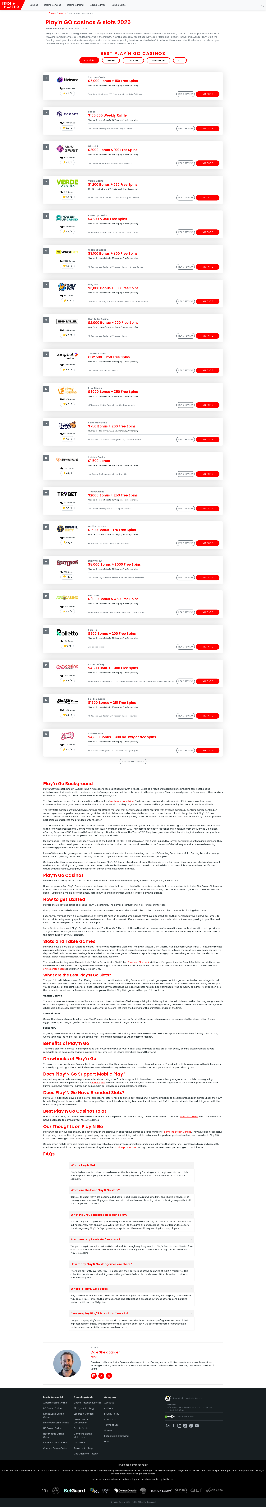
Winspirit (93, 146)
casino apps (98, 1082)
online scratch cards (54, 968)
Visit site (208, 94)
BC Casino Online (52, 1408)
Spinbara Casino (97, 422)
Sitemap (108, 1430)
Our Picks (89, 60)
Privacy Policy (111, 1413)
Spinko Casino (96, 733)
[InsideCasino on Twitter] (185, 1425)
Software (62, 13)
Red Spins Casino (189, 1116)
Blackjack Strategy (84, 1408)
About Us (109, 1402)
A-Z (180, 60)
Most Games (158, 60)
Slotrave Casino (97, 77)
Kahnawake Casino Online (53, 1415)
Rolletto (92, 630)
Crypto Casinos (82, 1428)
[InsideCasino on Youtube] (197, 1425)
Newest (111, 60)
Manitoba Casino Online (56, 1422)
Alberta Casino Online (55, 1402)
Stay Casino (95, 388)
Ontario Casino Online (55, 1442)
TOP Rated (133, 60)
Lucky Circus (95, 560)
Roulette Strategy (83, 1448)
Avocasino (94, 595)
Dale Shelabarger (105, 1352)
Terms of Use (111, 1424)
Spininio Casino (97, 457)
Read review (185, 94)
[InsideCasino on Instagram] (167, 1425)
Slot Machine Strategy (86, 1453)
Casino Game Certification (81, 1421)
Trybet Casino (96, 491)
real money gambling (122, 801)
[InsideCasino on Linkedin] (179, 1425)
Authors (108, 1408)
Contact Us (110, 1419)
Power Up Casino (98, 215)
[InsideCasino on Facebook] (173, 1425)
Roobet (92, 111)
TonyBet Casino (97, 353)
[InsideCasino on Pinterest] (191, 1425)
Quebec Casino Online (55, 1448)
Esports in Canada (84, 1413)
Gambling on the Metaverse (83, 1435)
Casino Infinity (96, 664)
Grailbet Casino (97, 526)
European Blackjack (138, 962)
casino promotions (126, 1147)
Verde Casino (95, 180)
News (107, 1441)
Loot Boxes (79, 1442)
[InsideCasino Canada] (12, 5)
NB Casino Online (52, 1428)
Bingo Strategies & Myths (87, 1402)
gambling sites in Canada (177, 1131)
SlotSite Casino (96, 699)
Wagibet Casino (97, 249)
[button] (262, 5)
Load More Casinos (133, 761)
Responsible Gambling (116, 1436)
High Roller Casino (98, 319)
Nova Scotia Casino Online (53, 1435)
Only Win (93, 284)
